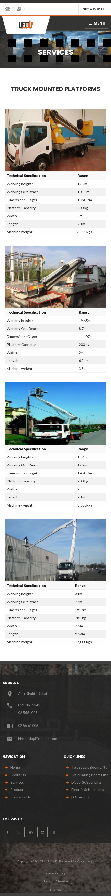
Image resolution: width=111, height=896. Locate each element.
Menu (99, 23)
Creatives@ (85, 861)
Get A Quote (93, 9)
